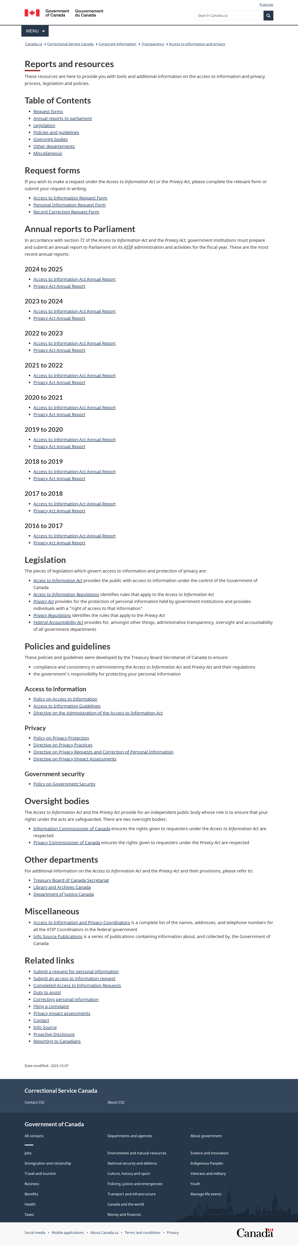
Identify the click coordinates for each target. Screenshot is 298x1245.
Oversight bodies (50, 139)
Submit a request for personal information (76, 971)
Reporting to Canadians (57, 1041)
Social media (35, 1232)
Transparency (152, 44)
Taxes (29, 1214)
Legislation (44, 125)
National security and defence (132, 1163)
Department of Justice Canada (63, 894)
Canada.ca (33, 44)
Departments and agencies (130, 1135)
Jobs (28, 1153)
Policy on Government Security (64, 784)
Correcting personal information (66, 999)
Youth (195, 1183)
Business (32, 1183)
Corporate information (117, 44)
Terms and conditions (143, 1232)
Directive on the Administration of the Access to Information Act (98, 713)
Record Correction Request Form (66, 212)
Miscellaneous (47, 153)
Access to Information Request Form (70, 198)
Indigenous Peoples (206, 1163)
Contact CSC (35, 1102)
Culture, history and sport (129, 1173)
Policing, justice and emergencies (135, 1183)
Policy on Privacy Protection (61, 738)
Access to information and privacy (197, 44)
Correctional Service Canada (70, 44)
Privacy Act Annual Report (59, 286)
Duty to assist (47, 992)
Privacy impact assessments (61, 1013)
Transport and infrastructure (132, 1194)
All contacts (34, 1135)
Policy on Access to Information (65, 699)
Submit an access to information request (74, 978)
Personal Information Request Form (69, 205)
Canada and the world (126, 1204)
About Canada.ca (104, 1232)
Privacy (173, 1232)
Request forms (48, 111)
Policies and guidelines (56, 132)
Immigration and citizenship (48, 1163)
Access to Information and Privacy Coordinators (81, 922)
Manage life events (206, 1194)
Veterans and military (208, 1173)
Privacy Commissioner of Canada (66, 842)
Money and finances (124, 1214)
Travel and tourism (40, 1173)
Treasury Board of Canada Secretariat (71, 880)
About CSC (116, 1102)
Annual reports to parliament (62, 118)
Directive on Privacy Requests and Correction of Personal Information (103, 752)
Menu (33, 31)
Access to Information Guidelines (67, 706)
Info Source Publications (57, 936)
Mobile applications (68, 1232)
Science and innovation (209, 1153)
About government (206, 1135)
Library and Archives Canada (62, 887)
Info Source (45, 1027)
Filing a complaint (51, 1006)
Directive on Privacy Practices (62, 745)
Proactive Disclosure (54, 1034)
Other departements (54, 146)
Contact (41, 1020)
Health (30, 1204)
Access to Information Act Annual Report (74, 279)
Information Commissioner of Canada (71, 829)
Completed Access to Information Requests (77, 985)
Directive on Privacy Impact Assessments (74, 759)
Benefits (31, 1194)
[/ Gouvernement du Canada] (64, 13)
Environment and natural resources (137, 1153)
